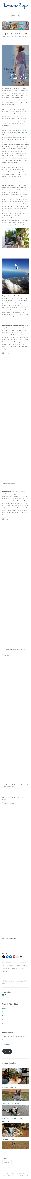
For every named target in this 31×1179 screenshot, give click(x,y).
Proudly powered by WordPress (15, 1173)
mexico (17, 965)
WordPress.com (23, 1175)
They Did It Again (8, 1139)
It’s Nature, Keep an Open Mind (8, 981)
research (6, 968)
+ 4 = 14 (4, 1067)
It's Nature (5, 1020)
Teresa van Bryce (21, 36)
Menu (16, 15)
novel (24, 965)
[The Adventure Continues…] (15, 1115)
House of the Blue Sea (20, 132)
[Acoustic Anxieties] (15, 1100)
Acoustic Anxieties (9, 1087)
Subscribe (7, 1051)
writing (5, 971)
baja (4, 965)
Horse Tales (6, 1012)
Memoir (4, 1024)
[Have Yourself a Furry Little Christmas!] (15, 1136)
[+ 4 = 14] (15, 1084)
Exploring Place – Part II (23, 980)
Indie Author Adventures (17, 963)
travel (21, 968)
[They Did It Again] (15, 1148)
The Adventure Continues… (11, 1103)
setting (14, 968)
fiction (10, 965)
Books (4, 1008)
